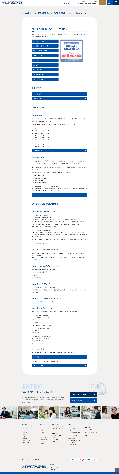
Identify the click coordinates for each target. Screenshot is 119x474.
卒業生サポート (71, 442)
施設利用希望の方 (72, 451)
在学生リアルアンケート (58, 435)
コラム (87, 424)
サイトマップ (36, 459)
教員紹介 (25, 438)
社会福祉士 (43, 427)
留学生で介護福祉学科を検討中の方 (74, 433)
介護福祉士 (43, 432)
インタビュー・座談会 (57, 437)
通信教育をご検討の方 (73, 427)
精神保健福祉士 (44, 429)
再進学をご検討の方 (72, 444)
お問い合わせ (88, 435)
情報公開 (25, 432)
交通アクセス (26, 431)
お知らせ (87, 427)
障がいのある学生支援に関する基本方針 (28, 441)
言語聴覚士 (43, 431)
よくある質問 (88, 430)
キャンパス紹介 (26, 429)
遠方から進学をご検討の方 (74, 435)
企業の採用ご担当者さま (73, 449)
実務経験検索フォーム (43, 302)
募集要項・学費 (44, 439)
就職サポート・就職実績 (58, 429)
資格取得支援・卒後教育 (58, 427)
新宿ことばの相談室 (72, 453)
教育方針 (25, 434)
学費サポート (43, 443)
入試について (43, 441)
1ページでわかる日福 (27, 427)
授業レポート (55, 441)
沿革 (24, 436)
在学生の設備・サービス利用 (74, 440)
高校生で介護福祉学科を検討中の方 (74, 429)
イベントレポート (56, 439)
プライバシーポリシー (26, 459)
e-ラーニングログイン (91, 432)
